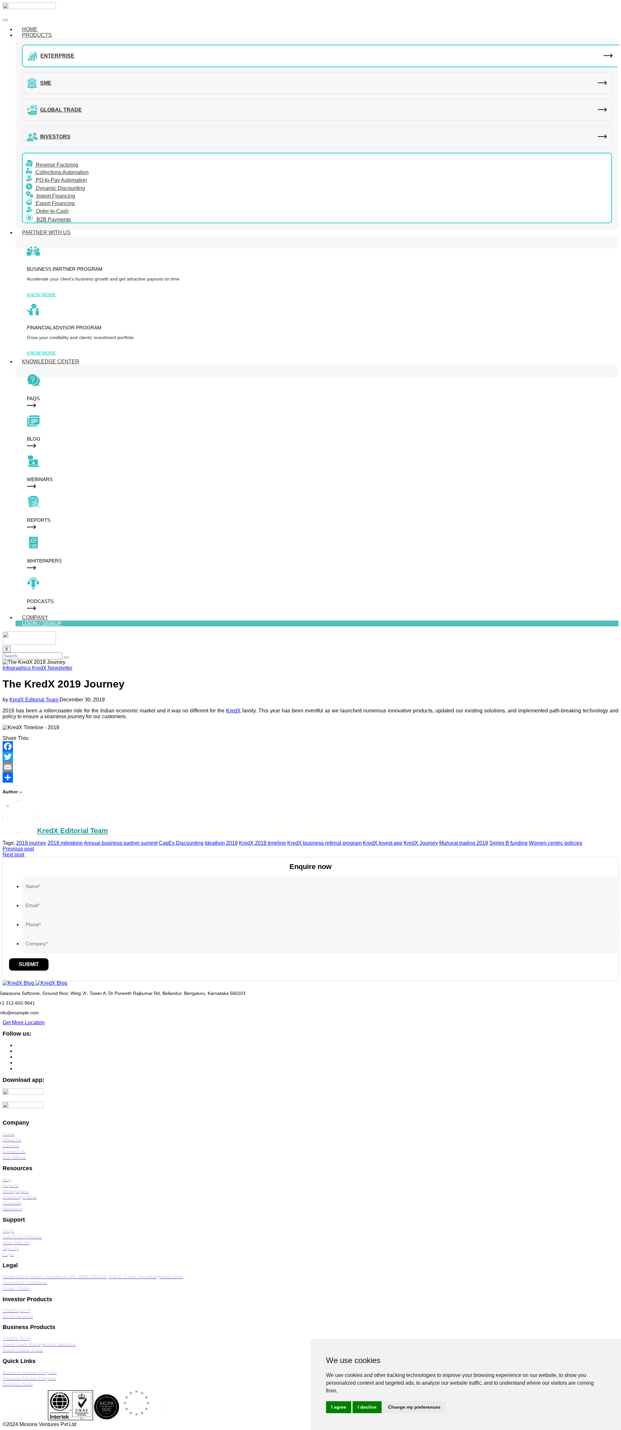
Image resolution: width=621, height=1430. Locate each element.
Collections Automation (61, 172)
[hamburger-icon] (5, 20)
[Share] (310, 777)
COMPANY (35, 617)
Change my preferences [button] (414, 1407)
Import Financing (55, 196)
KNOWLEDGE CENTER (50, 361)
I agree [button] (338, 1407)
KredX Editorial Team (34, 699)
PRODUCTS (37, 35)
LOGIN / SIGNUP (42, 623)
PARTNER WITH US (46, 232)
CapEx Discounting (181, 843)
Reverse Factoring (56, 165)
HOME (30, 29)
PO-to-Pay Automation (61, 180)
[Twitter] (310, 757)
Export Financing (54, 203)
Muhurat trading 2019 (463, 843)
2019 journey (31, 843)
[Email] (310, 767)
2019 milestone (65, 843)
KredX (233, 710)
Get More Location (24, 1022)
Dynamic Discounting (60, 188)
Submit (29, 964)
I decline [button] (367, 1407)
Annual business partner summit (121, 843)
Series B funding (508, 843)
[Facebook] (310, 746)
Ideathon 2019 (221, 843)
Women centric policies (555, 843)
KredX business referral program (324, 843)
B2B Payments (53, 219)
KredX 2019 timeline (262, 843)
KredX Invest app (382, 843)
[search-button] (66, 657)
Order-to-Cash (52, 211)
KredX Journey (421, 843)
